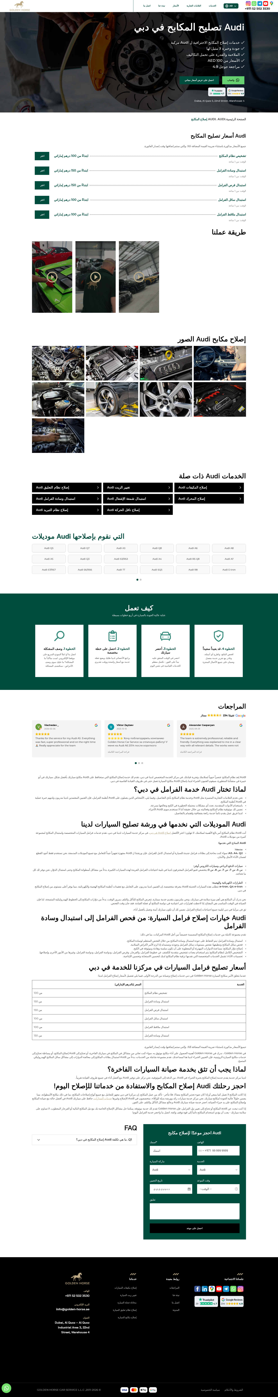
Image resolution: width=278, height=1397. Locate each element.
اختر (42, 156)
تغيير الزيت (118, 487)
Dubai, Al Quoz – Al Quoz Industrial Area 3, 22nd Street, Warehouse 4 (72, 1327)
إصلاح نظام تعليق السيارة (125, 1310)
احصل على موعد (195, 1228)
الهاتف (200, 1142)
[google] (271, 3)
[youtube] (265, 3)
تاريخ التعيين (156, 1180)
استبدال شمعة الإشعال (126, 498)
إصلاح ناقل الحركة (123, 510)
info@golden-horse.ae (72, 1309)
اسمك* (153, 1142)
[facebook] (197, 1289)
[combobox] (204, 1150)
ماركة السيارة (157, 1161)
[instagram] (248, 3)
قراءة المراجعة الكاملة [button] (118, 752)
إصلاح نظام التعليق (52, 487)
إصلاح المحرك (191, 498)
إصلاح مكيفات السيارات (126, 1288)
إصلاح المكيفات (192, 487)
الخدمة (200, 1161)
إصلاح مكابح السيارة (127, 1317)
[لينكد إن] (205, 1289)
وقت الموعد (203, 1180)
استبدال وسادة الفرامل (55, 498)
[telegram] (259, 3)
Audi (221, 119)
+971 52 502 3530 (257, 8)
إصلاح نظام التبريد (52, 510)
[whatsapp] (254, 3)
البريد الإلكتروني (81, 1305)
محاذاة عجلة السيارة (127, 1303)
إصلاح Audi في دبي (160, 833)
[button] (137, 580)
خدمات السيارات (103, 1098)
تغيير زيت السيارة (128, 1295)
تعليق (152, 1199)
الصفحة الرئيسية (236, 119)
